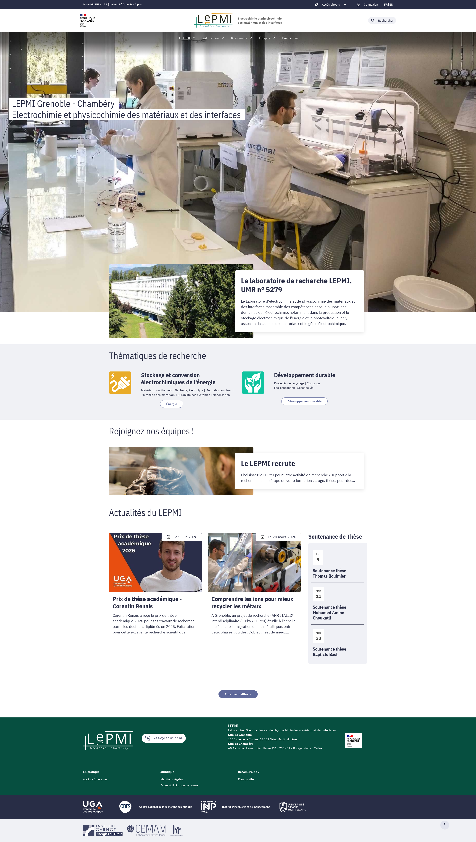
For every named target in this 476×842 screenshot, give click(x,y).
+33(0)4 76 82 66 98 (168, 738)
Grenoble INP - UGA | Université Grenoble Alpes (112, 4)
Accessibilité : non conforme (179, 785)
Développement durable (304, 401)
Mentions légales (171, 779)
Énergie (171, 404)
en (391, 4)
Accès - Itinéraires (95, 779)
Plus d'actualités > (238, 694)
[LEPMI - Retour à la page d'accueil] (213, 20)
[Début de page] (446, 825)
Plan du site (246, 779)
